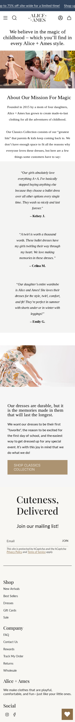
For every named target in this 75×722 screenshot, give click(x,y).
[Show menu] (5, 18)
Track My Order (13, 656)
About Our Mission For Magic (39, 97)
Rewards (8, 649)
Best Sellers (10, 596)
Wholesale (10, 670)
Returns (8, 663)
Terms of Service (37, 552)
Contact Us (10, 642)
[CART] (69, 18)
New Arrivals (11, 589)
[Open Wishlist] (67, 714)
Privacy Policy (14, 552)
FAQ (6, 635)
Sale (6, 617)
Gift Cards (9, 610)
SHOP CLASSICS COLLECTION (27, 467)
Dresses (8, 603)
